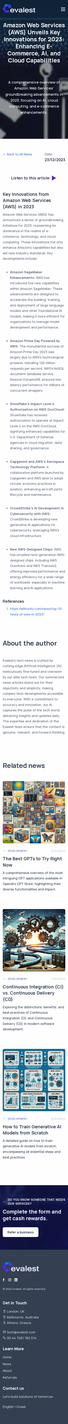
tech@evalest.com (21, 1332)
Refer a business (20, 1232)
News (7, 1364)
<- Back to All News (17, 154)
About (7, 1370)
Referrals (10, 1377)
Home (7, 1357)
